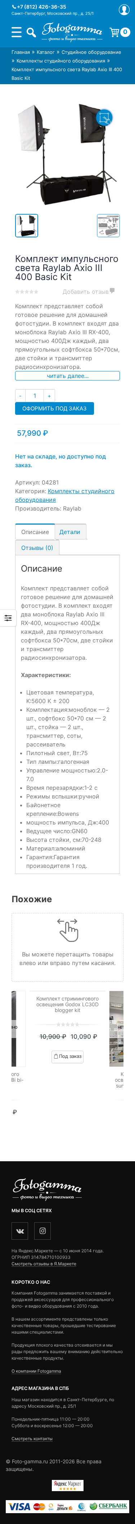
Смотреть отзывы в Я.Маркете (44, 1263)
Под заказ (70, 1056)
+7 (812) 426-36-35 (41, 7)
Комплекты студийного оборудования (61, 61)
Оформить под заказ (54, 408)
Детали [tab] (69, 531)
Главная (21, 52)
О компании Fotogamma (36, 1371)
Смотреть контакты (32, 1438)
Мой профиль (124, 9)
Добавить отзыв (86, 291)
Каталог (46, 52)
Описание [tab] (35, 531)
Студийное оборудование (91, 52)
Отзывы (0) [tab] (37, 547)
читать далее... (68, 375)
